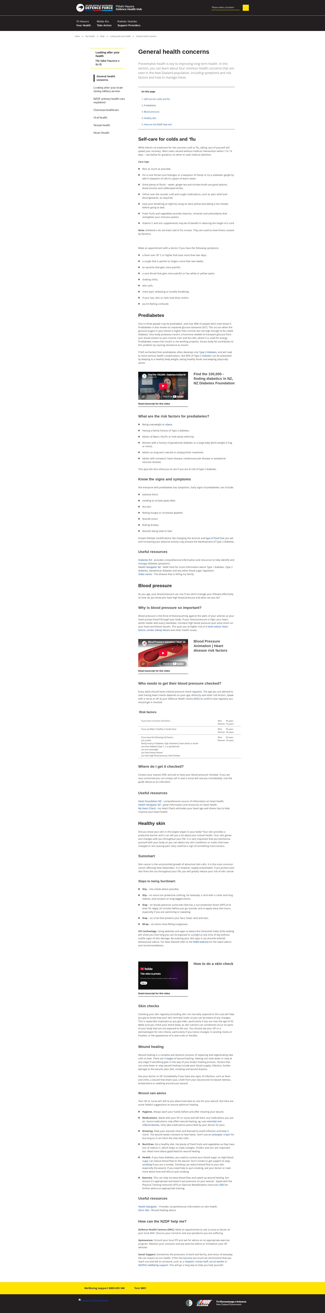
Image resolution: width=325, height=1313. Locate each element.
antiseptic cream (221, 1134)
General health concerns (146, 36)
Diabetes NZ (145, 559)
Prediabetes (150, 105)
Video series (145, 574)
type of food (212, 538)
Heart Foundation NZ (149, 801)
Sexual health (102, 125)
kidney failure (162, 630)
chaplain (189, 1261)
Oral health (100, 117)
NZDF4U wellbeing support (153, 1265)
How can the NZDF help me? (158, 124)
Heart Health (101, 132)
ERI (222, 1184)
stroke (150, 630)
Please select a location (223, 7)
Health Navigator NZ (149, 567)
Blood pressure (151, 111)
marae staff (201, 1261)
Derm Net (143, 1210)
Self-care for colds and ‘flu (157, 99)
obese (168, 424)
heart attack (214, 626)
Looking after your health (120, 36)
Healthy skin (150, 118)
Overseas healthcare (106, 109)
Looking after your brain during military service (108, 89)
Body (102, 36)
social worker (216, 1261)
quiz (146, 469)
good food (173, 1151)
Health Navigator (147, 1206)
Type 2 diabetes (208, 352)
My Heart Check (147, 808)
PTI (175, 1184)
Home (77, 36)
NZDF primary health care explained (109, 100)
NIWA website (201, 941)
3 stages (168, 1058)
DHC (196, 698)
